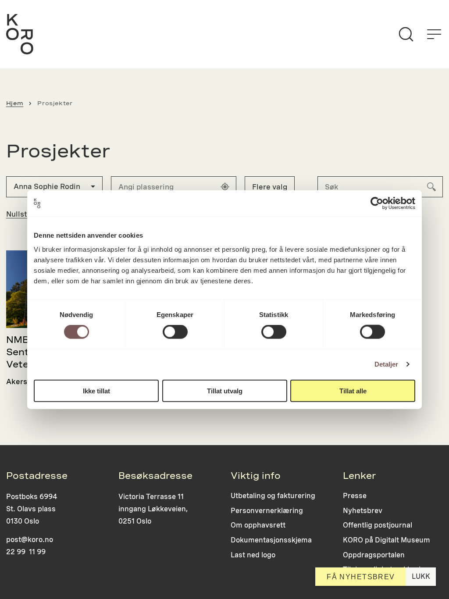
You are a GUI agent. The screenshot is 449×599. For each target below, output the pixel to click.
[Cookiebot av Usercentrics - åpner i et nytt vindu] (377, 203)
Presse (355, 496)
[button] (54, 186)
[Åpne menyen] (434, 34)
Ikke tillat (96, 390)
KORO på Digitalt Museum (386, 540)
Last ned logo (253, 555)
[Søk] (406, 34)
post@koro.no (29, 539)
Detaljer (386, 364)
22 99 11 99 (26, 552)
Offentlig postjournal (377, 525)
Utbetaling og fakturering (273, 496)
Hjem (15, 103)
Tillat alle (353, 390)
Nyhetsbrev (362, 510)
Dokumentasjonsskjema (271, 540)
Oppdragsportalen (374, 555)
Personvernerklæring (267, 510)
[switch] (175, 332)
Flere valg (269, 186)
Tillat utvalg (224, 390)
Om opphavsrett (258, 525)
